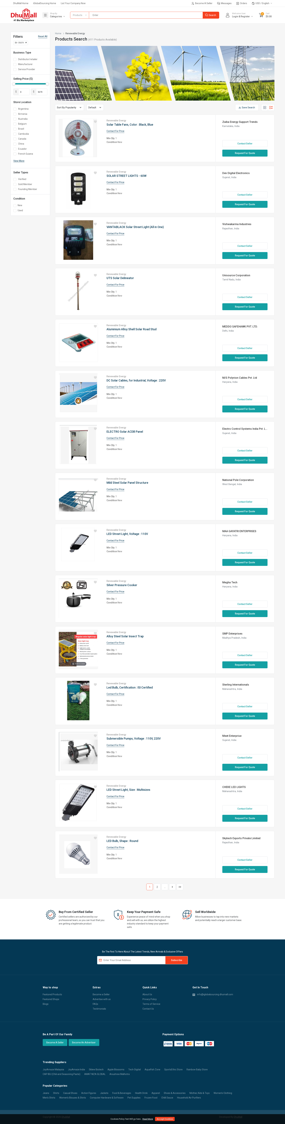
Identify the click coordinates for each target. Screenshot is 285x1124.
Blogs (45, 1004)
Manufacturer (25, 64)
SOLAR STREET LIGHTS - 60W (126, 175)
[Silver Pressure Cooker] (78, 598)
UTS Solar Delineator (120, 278)
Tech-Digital (134, 1069)
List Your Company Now (73, 3)
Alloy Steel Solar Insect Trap (125, 636)
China (21, 143)
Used (20, 210)
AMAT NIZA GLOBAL (95, 1074)
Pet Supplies (134, 1097)
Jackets (104, 1093)
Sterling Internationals (235, 684)
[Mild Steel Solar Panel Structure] (78, 496)
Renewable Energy (116, 120)
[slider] (13, 83)
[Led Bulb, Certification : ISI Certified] (78, 700)
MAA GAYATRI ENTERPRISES (239, 531)
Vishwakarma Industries (236, 224)
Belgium (22, 123)
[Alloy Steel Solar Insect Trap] (78, 649)
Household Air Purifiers (189, 1097)
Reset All (42, 36)
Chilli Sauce (167, 1097)
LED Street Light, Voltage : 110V (127, 534)
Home (58, 33)
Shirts (56, 1093)
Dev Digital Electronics (236, 173)
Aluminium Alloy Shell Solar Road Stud (132, 329)
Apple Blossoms (116, 1069)
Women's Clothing (223, 1093)
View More (18, 161)
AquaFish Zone (152, 1069)
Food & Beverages (121, 1093)
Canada (22, 138)
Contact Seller (245, 143)
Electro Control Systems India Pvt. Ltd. (245, 428)
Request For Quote (245, 153)
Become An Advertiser (84, 1042)
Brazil (21, 128)
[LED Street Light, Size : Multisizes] (78, 803)
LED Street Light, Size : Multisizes (128, 789)
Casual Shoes (70, 1093)
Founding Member (27, 189)
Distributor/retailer (27, 59)
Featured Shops (51, 999)
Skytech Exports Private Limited (241, 838)
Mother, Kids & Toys (200, 1093)
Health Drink (141, 1093)
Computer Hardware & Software (107, 1097)
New (20, 205)
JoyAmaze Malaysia (53, 1069)
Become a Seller (101, 994)
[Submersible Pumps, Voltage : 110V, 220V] (78, 752)
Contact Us (148, 1008)
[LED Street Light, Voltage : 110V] (78, 547)
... (165, 887)
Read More (147, 1119)
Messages (226, 3)
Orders (243, 3)
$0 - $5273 (19, 43)
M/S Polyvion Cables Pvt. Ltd (239, 377)
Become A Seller (203, 3)
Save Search (248, 107)
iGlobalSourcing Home (44, 3)
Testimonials (99, 1008)
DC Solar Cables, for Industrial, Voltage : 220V (136, 380)
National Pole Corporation (238, 480)
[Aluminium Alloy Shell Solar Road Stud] (78, 342)
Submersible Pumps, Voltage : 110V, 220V (134, 738)
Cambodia (23, 134)
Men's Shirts (49, 1097)
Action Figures (88, 1093)
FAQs (95, 1004)
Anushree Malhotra (120, 1074)
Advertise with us (102, 999)
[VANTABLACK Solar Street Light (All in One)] (78, 240)
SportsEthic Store (173, 1069)
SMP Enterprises (232, 633)
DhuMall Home (20, 3)
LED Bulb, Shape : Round (122, 841)
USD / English (262, 3)
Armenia (22, 114)
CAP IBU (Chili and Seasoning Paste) (61, 1074)
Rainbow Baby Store (197, 1069)
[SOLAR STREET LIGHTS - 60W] (78, 189)
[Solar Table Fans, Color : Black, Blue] (78, 138)
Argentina (23, 109)
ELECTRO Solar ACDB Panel (125, 431)
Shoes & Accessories (175, 1093)
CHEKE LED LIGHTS (234, 787)
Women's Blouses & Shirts (72, 1097)
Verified (22, 179)
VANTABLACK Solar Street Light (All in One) (135, 227)
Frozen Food (150, 1097)
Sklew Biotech (96, 1069)
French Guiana (25, 153)
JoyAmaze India (76, 1069)
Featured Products (52, 994)
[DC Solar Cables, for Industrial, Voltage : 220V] (78, 393)
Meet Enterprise (231, 735)
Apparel (156, 1093)
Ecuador (22, 149)
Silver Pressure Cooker (122, 585)
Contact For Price (115, 131)
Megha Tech (229, 582)
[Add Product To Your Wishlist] (95, 121)
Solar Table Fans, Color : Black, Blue (130, 124)
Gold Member (25, 184)
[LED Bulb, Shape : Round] (78, 854)
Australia (23, 119)
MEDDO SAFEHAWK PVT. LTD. (240, 326)
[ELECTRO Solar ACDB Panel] (78, 445)
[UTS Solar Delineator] (78, 291)
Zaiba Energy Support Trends (240, 121)
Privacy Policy (149, 999)
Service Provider (26, 69)
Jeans (46, 1093)
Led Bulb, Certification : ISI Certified (130, 687)
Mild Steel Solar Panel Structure (127, 482)
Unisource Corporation (236, 275)
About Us (147, 994)
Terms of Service (151, 1004)
